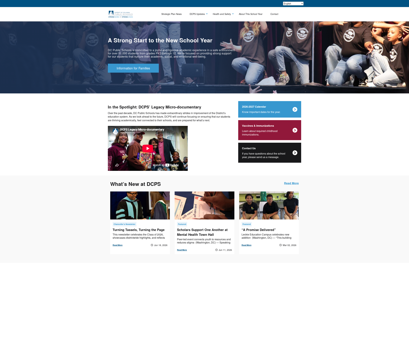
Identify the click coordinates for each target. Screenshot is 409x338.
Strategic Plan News (171, 14)
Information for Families (133, 68)
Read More (291, 183)
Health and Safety (222, 14)
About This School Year (250, 14)
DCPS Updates (197, 14)
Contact (274, 14)
